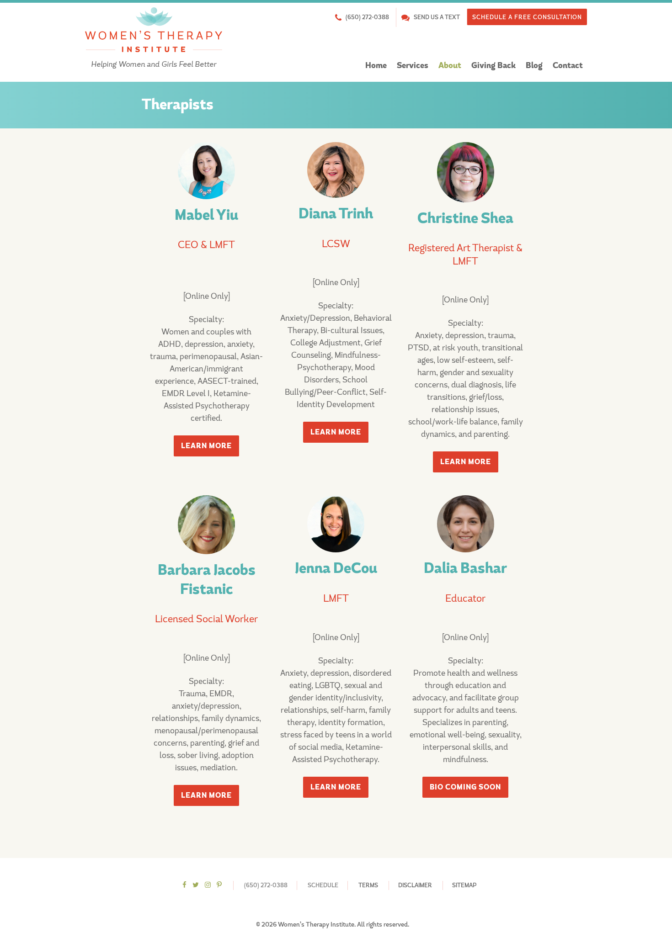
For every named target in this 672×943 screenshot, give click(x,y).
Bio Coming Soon (465, 787)
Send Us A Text (437, 17)
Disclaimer (415, 885)
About (449, 65)
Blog (534, 65)
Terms (368, 885)
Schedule (323, 885)
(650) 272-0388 (367, 17)
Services (412, 65)
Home (376, 65)
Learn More (206, 446)
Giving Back (493, 65)
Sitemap (464, 885)
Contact (568, 65)
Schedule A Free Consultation (527, 17)
